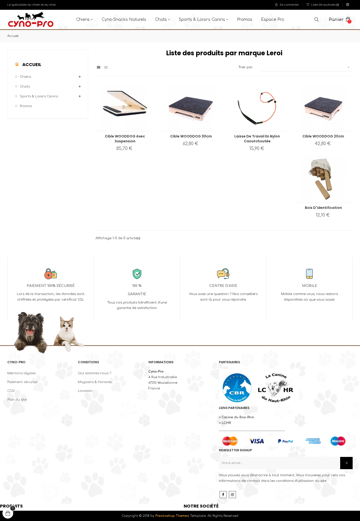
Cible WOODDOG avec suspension (125, 139)
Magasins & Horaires (95, 382)
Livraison (85, 391)
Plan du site (17, 399)
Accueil (31, 64)
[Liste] (106, 68)
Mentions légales (21, 373)
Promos (26, 106)
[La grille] (99, 68)
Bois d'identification (323, 207)
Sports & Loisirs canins (39, 96)
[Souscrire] (346, 463)
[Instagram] (232, 494)
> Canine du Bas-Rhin (236, 417)
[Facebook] (223, 494)
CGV (11, 391)
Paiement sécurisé (22, 382)
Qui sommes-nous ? (94, 373)
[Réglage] (348, 5)
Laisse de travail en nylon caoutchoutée (257, 139)
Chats (25, 86)
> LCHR (225, 423)
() (325, 4)
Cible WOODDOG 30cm (191, 136)
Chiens (25, 77)
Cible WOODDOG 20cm (323, 136)
